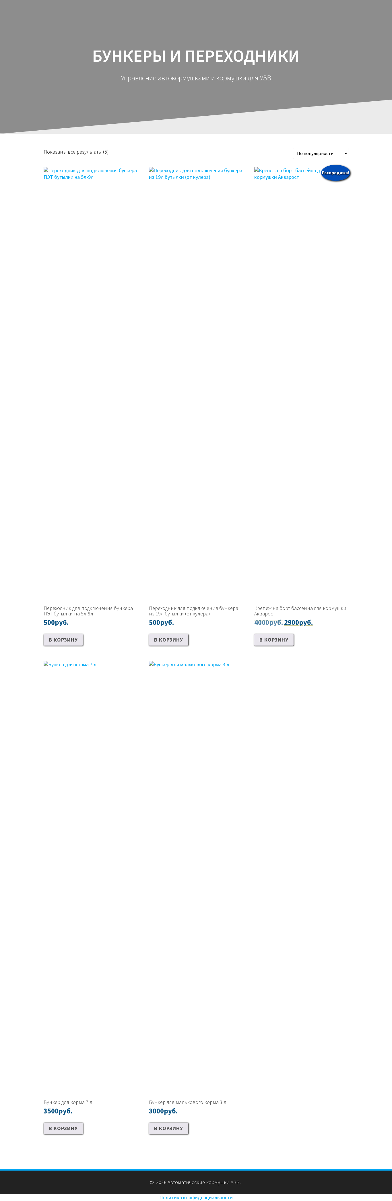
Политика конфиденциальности (196, 1197)
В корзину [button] (63, 639)
